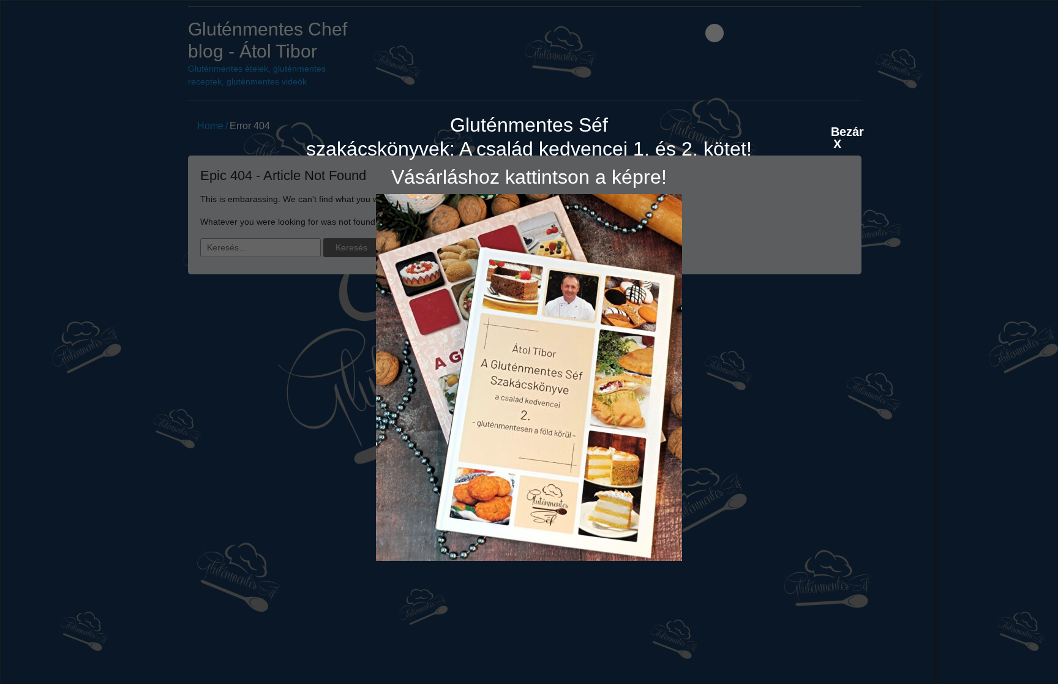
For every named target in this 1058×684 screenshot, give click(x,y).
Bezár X (837, 131)
